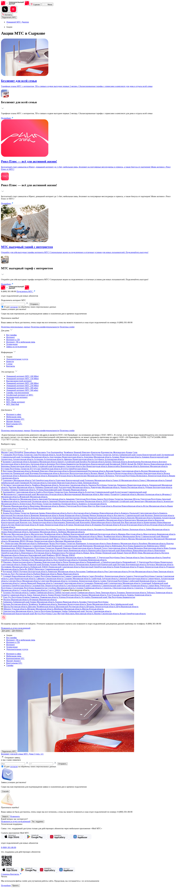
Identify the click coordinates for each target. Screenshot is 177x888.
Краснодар (96, 452)
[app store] (12, 838)
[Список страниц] (13, 9)
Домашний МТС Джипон (17, 22)
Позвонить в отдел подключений (15, 628)
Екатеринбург (57, 452)
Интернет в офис (13, 414)
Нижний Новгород (82, 452)
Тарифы (9, 426)
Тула (48, 452)
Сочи (135, 452)
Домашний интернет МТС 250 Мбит (22, 385)
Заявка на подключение (16, 347)
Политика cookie (67, 327)
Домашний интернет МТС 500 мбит (22, 390)
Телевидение (12, 344)
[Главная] (15, 4)
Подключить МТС (9, 751)
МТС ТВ (10, 399)
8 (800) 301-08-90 (8, 847)
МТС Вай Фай (12, 404)
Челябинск (68, 452)
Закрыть (5, 816)
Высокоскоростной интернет (19, 381)
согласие (14, 307)
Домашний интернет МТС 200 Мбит (22, 383)
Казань (129, 452)
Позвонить (15, 816)
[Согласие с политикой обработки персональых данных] (2, 307)
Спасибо (5, 791)
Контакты (8, 15)
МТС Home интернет (15, 402)
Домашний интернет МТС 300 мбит (22, 388)
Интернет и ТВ (13, 340)
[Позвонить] (5, 9)
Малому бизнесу (13, 421)
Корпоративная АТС (15, 419)
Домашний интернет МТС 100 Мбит (22, 376)
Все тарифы (11, 335)
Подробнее (6, 118)
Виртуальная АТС (14, 424)
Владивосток (107, 452)
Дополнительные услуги (17, 359)
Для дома (6, 631)
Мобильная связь (13, 417)
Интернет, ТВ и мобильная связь (20, 342)
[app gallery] (58, 838)
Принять (15, 886)
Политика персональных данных (15, 327)
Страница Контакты (10, 874)
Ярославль (41, 452)
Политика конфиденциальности (45, 327)
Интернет (10, 337)
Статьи (9, 364)
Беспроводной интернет (17, 397)
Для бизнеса (17, 631)
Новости (10, 361)
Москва (4, 452)
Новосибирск (30, 452)
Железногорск (119, 452)
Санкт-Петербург (16, 452)
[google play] (35, 838)
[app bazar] (80, 838)
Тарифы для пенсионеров (17, 392)
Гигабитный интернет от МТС (19, 395)
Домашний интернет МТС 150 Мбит (22, 378)
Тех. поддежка (37, 822)
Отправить (34, 304)
